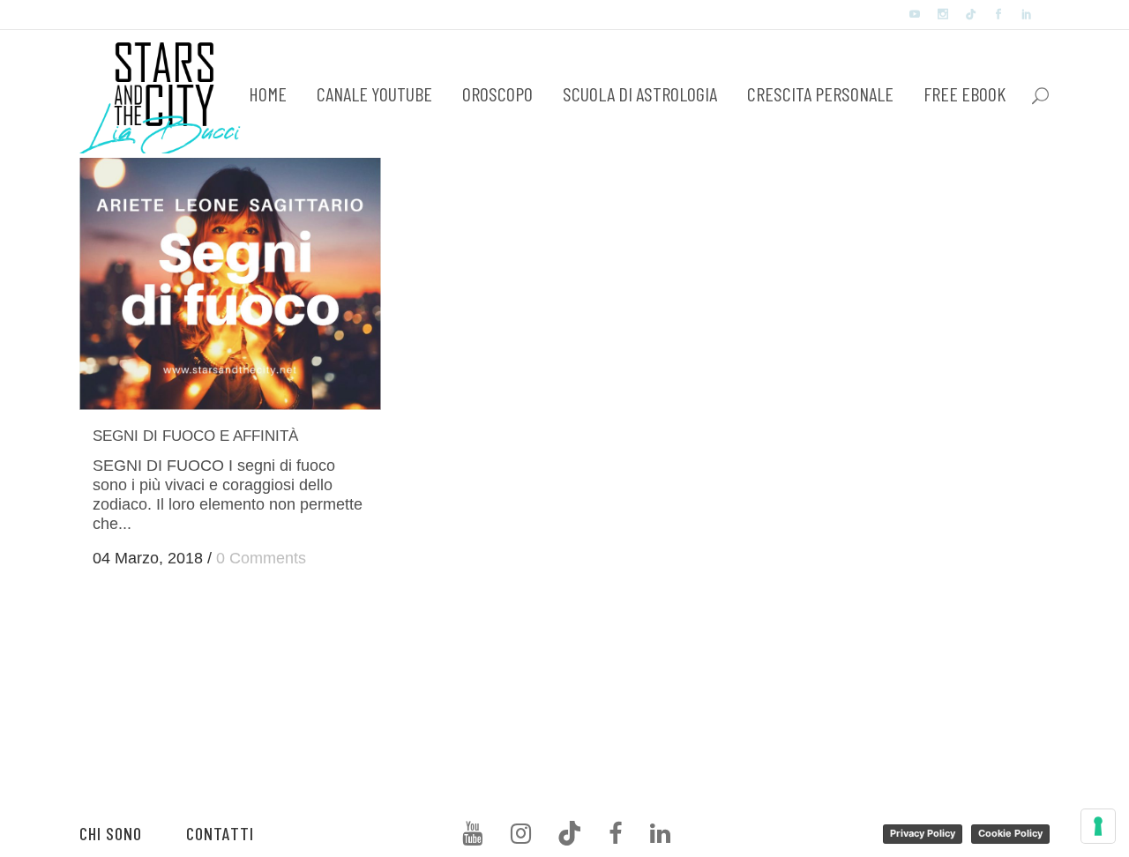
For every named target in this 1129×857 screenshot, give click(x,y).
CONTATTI (220, 833)
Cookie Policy (1010, 833)
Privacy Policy (922, 833)
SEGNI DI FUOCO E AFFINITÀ (195, 436)
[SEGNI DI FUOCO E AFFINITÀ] (230, 283)
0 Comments (261, 558)
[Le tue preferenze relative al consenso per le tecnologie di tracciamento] (1098, 826)
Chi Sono (110, 833)
